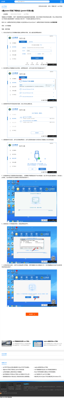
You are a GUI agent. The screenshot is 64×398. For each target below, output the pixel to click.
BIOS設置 (48, 175)
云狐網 (3, 1)
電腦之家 (54, 6)
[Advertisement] (32, 328)
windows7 (3, 386)
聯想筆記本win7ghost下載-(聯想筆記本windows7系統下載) (48, 376)
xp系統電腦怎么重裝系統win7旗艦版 (12, 372)
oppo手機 (11, 385)
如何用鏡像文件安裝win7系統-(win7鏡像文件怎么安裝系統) (17, 374)
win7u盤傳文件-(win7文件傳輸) (42, 374)
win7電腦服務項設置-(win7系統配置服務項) (45, 369)
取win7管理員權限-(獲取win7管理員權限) (44, 372)
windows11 (3, 383)
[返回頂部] (60, 356)
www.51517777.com (35, 389)
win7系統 (60, 6)
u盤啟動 (26, 17)
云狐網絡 (5, 14)
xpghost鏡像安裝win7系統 (41, 367)
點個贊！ (31, 314)
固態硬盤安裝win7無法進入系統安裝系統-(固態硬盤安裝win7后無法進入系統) (17, 376)
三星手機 (18, 383)
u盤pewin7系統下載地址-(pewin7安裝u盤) (13, 369)
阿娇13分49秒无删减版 (6, 397)
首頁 (49, 6)
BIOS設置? (3, 387)
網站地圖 (4, 391)
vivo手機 (11, 383)
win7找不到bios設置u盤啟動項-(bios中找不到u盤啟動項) (17, 367)
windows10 (3, 385)
